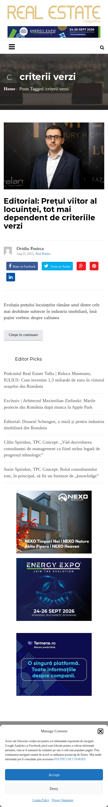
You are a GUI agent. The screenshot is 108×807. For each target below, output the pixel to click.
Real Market (43, 254)
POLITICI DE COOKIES (70, 759)
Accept (54, 775)
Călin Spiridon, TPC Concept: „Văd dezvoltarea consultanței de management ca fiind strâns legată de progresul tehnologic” (52, 448)
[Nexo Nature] (54, 521)
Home (9, 88)
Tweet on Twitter (60, 266)
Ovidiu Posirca (30, 248)
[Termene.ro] (54, 664)
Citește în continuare (23, 335)
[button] (100, 731)
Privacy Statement (62, 800)
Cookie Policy (40, 800)
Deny (54, 789)
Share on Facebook (24, 266)
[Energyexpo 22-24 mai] (54, 589)
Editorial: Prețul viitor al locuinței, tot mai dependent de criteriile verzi (50, 213)
